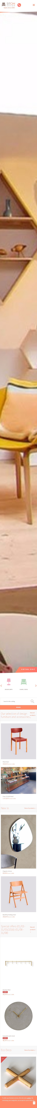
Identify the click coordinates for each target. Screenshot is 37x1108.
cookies (29, 1098)
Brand (18, 707)
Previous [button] (1, 685)
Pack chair (6, 762)
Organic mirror (7, 871)
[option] (11, 685)
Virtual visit (28, 669)
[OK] (33, 701)
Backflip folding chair (9, 915)
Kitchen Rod (6, 990)
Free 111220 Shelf (8, 796)
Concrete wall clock (9, 1036)
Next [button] (36, 685)
